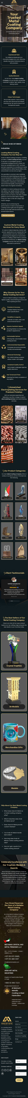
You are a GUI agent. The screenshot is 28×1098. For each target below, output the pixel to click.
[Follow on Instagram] (5, 1070)
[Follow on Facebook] (2, 1070)
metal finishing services (15, 176)
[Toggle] (2, 811)
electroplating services (14, 301)
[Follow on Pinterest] (10, 1070)
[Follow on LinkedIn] (2, 1073)
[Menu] (2, 2)
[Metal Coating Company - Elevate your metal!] (14, 2)
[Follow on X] (8, 1070)
